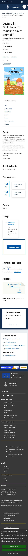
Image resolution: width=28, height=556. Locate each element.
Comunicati (7, 469)
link (6, 543)
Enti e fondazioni (8, 410)
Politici (5, 412)
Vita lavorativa (7, 430)
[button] (14, 553)
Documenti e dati (8, 417)
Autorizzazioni (10, 457)
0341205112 (17, 272)
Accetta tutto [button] (14, 546)
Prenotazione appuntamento (11, 513)
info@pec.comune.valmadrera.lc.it (13, 500)
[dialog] (14, 542)
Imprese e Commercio (9, 432)
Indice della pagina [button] (10, 100)
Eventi (20, 13)
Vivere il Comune (12, 13)
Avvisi (5, 471)
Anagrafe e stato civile (9, 425)
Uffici (5, 408)
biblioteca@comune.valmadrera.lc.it (12, 269)
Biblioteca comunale (11, 223)
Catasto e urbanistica (9, 435)
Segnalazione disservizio (10, 515)
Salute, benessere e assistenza (14, 454)
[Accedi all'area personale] (21, 2)
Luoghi (5, 478)
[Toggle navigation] (3, 7)
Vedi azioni (13, 57)
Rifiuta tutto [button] (14, 550)
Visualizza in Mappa (14, 247)
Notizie (5, 466)
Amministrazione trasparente (11, 528)
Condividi (5, 57)
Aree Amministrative (9, 405)
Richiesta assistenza (9, 520)
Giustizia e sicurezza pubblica (14, 447)
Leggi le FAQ (7, 518)
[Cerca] (25, 7)
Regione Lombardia (7, 2)
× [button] (26, 530)
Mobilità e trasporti (9, 437)
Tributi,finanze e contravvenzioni (15, 449)
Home (3, 13)
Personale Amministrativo (10, 415)
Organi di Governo (8, 403)
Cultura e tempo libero (9, 428)
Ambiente (8, 452)
